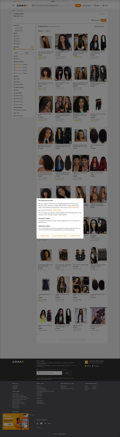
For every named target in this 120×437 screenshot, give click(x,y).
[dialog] (60, 218)
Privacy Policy (75, 207)
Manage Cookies (44, 235)
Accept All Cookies (75, 235)
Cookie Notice (57, 210)
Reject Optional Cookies (60, 235)
